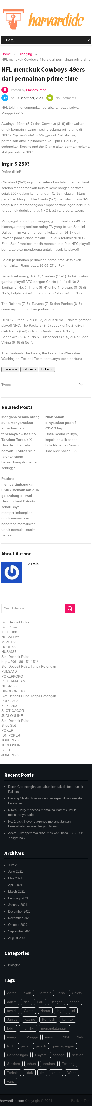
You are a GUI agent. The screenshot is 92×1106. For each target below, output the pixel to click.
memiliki (28, 1028)
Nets (80, 1037)
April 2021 (15, 885)
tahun (31, 1064)
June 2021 (15, 871)
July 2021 (15, 865)
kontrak (67, 1019)
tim (42, 1073)
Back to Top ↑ (81, 1101)
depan (74, 1002)
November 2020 (19, 918)
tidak (29, 1073)
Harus (45, 1011)
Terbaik (12, 1073)
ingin (60, 1011)
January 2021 (17, 905)
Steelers (13, 1064)
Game (28, 1011)
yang (11, 1081)
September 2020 (19, 931)
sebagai (59, 1055)
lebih (10, 1028)
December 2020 (19, 911)
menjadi (13, 1037)
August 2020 (17, 938)
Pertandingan (17, 1055)
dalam (12, 1002)
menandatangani (54, 1028)
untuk (56, 1073)
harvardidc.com (12, 1101)
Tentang (68, 1064)
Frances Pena (36, 90)
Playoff (40, 1055)
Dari (40, 1002)
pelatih (41, 1046)
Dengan (56, 1002)
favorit (12, 1011)
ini (73, 1011)
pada (25, 1046)
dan (27, 1002)
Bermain (44, 993)
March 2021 (16, 891)
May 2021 (15, 878)
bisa (61, 993)
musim (50, 1037)
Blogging (14, 965)
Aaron (11, 993)
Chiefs (77, 993)
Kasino (30, 1019)
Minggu (32, 1037)
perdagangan (63, 1046)
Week (71, 1073)
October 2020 (17, 925)
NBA (66, 1037)
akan (27, 993)
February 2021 (18, 898)
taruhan (49, 1064)
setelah (77, 1055)
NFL (10, 1046)
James (12, 1019)
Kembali (48, 1019)
